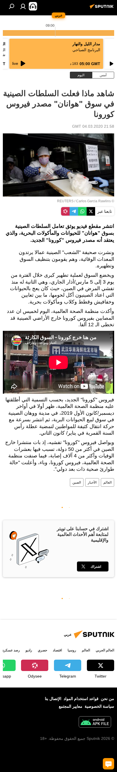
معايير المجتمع (70, 706)
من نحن (107, 698)
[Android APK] (95, 722)
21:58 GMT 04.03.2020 (93, 126)
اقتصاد (57, 650)
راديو (29, 650)
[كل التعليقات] (108, 763)
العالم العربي (105, 650)
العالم (107, 482)
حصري (42, 650)
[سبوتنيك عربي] (102, 8)
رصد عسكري (10, 650)
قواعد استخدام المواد (81, 698)
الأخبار (92, 482)
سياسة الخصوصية (99, 706)
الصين (76, 482)
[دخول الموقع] (23, 6)
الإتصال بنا (53, 698)
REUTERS (65, 201)
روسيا (72, 650)
